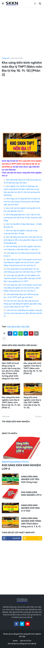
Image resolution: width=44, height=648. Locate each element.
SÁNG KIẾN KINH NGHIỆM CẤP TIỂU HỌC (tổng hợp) (30, 479)
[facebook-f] (16, 624)
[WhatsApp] (20, 333)
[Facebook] (10, 333)
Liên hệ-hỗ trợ (25, 641)
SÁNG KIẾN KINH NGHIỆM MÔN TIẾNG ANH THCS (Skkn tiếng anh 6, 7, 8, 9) (31, 522)
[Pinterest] (31, 333)
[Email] (36, 333)
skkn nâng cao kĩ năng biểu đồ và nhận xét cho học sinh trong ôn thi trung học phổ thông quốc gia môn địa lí (22, 202)
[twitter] (22, 624)
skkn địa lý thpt (17, 58)
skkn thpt (25, 327)
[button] (3, 3)
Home (15, 641)
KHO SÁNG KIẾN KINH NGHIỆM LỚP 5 (31, 493)
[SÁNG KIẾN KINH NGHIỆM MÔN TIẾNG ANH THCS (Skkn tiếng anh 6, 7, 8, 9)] (10, 522)
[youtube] (27, 624)
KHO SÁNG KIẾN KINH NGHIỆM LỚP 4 (21, 467)
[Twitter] (15, 333)
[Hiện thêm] (4, 338)
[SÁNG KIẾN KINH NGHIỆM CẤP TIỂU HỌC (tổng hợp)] (10, 479)
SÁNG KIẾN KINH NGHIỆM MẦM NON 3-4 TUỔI (30, 508)
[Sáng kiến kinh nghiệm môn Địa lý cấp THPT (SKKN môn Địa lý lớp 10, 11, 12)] (33, 389)
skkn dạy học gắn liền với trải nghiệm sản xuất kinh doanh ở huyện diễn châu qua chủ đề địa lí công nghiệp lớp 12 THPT (22, 278)
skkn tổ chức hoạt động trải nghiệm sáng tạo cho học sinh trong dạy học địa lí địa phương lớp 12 (23, 313)
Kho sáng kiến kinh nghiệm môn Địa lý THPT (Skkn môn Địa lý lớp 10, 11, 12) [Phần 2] (33, 368)
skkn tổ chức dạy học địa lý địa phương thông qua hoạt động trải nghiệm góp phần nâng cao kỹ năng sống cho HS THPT (22, 304)
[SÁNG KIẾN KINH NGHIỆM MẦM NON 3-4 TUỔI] (10, 508)
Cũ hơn (38, 416)
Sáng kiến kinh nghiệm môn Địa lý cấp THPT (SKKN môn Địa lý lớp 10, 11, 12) (32, 402)
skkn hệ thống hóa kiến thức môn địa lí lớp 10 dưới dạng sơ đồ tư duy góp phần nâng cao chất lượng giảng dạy (23, 240)
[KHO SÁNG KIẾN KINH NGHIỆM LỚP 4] (22, 448)
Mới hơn (6, 416)
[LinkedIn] (25, 333)
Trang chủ (6, 58)
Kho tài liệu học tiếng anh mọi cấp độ (22, 644)
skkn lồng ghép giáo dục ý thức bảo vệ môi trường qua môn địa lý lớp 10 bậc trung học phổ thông (23, 217)
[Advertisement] (22, 32)
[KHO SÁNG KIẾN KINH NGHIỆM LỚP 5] (10, 493)
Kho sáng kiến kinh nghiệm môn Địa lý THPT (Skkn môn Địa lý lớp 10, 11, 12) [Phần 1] (11, 402)
